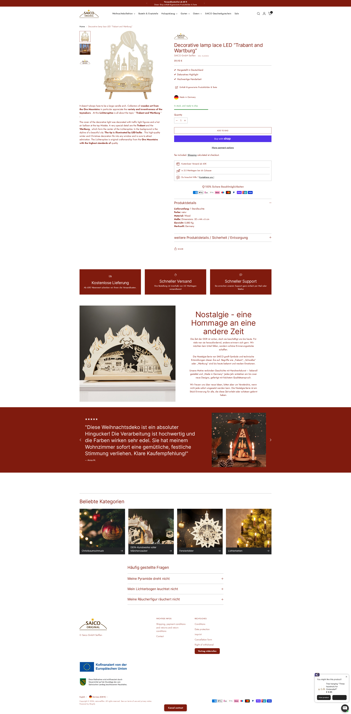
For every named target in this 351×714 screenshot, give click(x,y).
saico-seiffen (99, 701)
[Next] (204, 3)
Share (180, 249)
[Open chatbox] (345, 708)
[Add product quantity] (184, 120)
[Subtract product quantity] (176, 120)
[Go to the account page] (264, 13)
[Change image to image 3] (85, 61)
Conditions (200, 624)
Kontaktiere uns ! (206, 177)
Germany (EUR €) (99, 697)
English (82, 697)
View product (324, 697)
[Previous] (147, 3)
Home (82, 26)
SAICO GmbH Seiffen (185, 55)
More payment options (223, 147)
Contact (160, 636)
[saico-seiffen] (89, 13)
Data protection (202, 629)
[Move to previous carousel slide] (80, 439)
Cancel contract (175, 707)
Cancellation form (203, 639)
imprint (198, 634)
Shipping (192, 155)
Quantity (178, 114)
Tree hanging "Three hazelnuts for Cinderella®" (335, 686)
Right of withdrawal (204, 644)
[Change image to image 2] (85, 49)
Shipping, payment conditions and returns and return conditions (171, 627)
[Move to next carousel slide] (270, 439)
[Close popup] (346, 676)
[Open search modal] (258, 13)
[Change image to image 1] (85, 36)
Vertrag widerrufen (207, 651)
